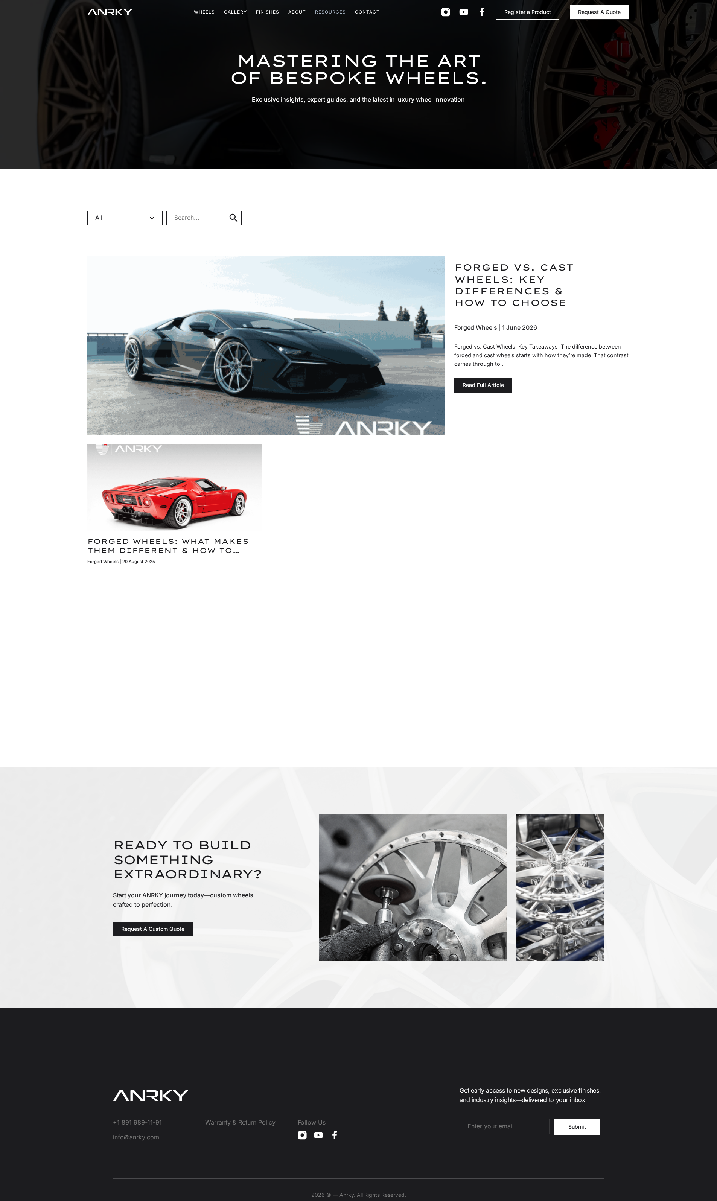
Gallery (235, 12)
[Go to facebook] (481, 12)
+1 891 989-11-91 (137, 1122)
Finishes (267, 12)
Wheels (204, 12)
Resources (330, 12)
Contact (367, 12)
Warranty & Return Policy (240, 1122)
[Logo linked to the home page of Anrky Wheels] (109, 12)
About (297, 12)
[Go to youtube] (463, 12)
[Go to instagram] (445, 12)
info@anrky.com (136, 1137)
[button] (234, 218)
